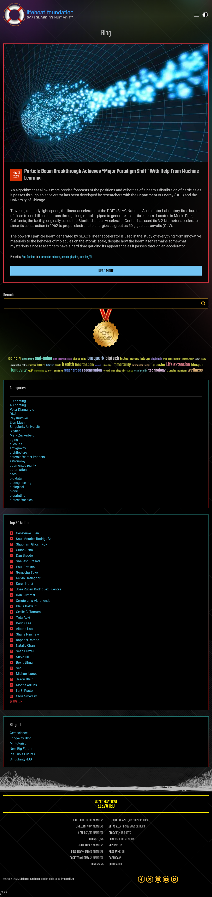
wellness (195, 370)
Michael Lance (26, 674)
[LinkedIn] (158, 879)
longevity (19, 370)
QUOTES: (113, 864)
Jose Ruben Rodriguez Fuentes (38, 589)
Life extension (178, 364)
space (129, 370)
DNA (13, 414)
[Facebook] (141, 879)
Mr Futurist (18, 743)
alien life (16, 444)
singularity (120, 371)
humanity (98, 365)
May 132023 (16, 175)
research (106, 371)
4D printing (18, 405)
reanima (58, 371)
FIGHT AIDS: (84, 845)
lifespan (197, 364)
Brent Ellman (25, 662)
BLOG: (112, 833)
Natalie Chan (25, 646)
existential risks (18, 365)
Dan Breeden (25, 556)
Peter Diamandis (22, 409)
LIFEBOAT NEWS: (117, 820)
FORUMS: (95, 864)
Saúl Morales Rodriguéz (33, 539)
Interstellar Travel (140, 365)
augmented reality (23, 466)
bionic (14, 491)
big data (16, 478)
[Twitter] (149, 879)
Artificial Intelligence (62, 359)
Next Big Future (21, 749)
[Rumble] (174, 879)
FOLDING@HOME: (80, 852)
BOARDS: (113, 839)
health (68, 365)
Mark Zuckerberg (22, 435)
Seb (19, 668)
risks (113, 371)
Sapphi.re (69, 879)
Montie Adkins (26, 685)
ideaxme (107, 365)
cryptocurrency (188, 359)
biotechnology (129, 359)
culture (197, 359)
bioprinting (17, 496)
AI (20, 359)
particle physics (69, 257)
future (41, 365)
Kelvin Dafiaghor (28, 578)
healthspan (84, 364)
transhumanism (177, 371)
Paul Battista (28, 257)
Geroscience (19, 733)
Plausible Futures (22, 754)
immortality (121, 364)
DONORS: (92, 839)
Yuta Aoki (23, 617)
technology (157, 370)
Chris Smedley (26, 696)
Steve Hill (23, 657)
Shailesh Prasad (28, 561)
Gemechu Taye (27, 572)
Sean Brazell (25, 651)
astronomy (17, 461)
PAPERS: (113, 858)
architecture (18, 452)
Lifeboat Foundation (29, 879)
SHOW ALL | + (16, 701)
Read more (106, 271)
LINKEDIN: (81, 826)
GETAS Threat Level (106, 805)
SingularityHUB (21, 759)
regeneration (92, 370)
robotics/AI (86, 257)
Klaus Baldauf (26, 606)
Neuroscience (39, 371)
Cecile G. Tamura (28, 612)
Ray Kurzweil (19, 418)
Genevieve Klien (27, 533)
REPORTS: (114, 845)
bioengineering (20, 483)
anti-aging (43, 358)
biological (17, 487)
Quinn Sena (24, 550)
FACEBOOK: (79, 820)
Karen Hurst (24, 584)
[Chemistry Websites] (106, 329)
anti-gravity (18, 448)
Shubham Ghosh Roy (31, 544)
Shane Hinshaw (27, 634)
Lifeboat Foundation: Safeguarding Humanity (95, 14)
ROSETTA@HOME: (79, 858)
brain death (167, 359)
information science (49, 257)
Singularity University (25, 427)
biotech (112, 358)
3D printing (18, 401)
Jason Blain (24, 679)
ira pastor (158, 364)
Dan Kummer (25, 595)
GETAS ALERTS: (117, 826)
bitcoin (145, 359)
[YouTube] (166, 879)
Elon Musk (17, 423)
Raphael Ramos (27, 640)
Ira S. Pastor (25, 691)
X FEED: (82, 833)
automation (18, 470)
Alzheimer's (28, 359)
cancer (177, 359)
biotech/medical (22, 500)
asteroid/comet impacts (27, 457)
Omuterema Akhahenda (33, 601)
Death (203, 359)
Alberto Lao (24, 629)
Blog (106, 33)
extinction (32, 365)
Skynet (15, 431)
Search (203, 303)
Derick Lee (23, 623)
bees (13, 474)
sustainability (140, 371)
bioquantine (79, 359)
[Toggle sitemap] (196, 14)
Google (58, 365)
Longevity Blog (20, 738)
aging (13, 358)
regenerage (72, 370)
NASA (30, 371)
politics (48, 371)
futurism (50, 365)
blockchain (156, 359)
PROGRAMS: (115, 852)
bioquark (95, 358)
